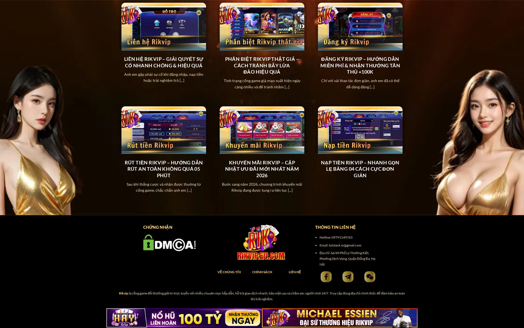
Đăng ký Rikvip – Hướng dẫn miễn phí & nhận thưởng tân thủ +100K (360, 65)
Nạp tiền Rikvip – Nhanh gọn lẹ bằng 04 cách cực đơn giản (360, 169)
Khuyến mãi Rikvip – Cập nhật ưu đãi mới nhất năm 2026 (262, 169)
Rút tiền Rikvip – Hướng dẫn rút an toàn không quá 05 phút (164, 169)
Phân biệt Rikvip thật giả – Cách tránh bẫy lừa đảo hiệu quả (262, 65)
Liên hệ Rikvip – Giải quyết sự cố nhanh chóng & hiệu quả (164, 62)
